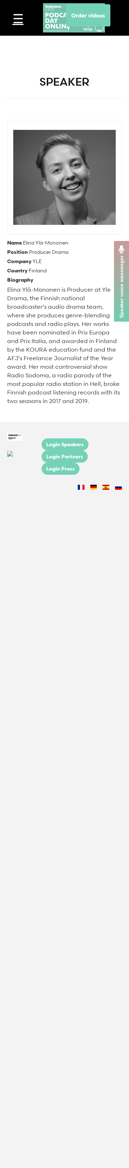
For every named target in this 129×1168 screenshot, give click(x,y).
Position (17, 251)
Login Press (60, 468)
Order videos (88, 15)
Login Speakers (65, 444)
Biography (20, 279)
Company (19, 261)
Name (14, 242)
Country (17, 270)
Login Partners (64, 456)
